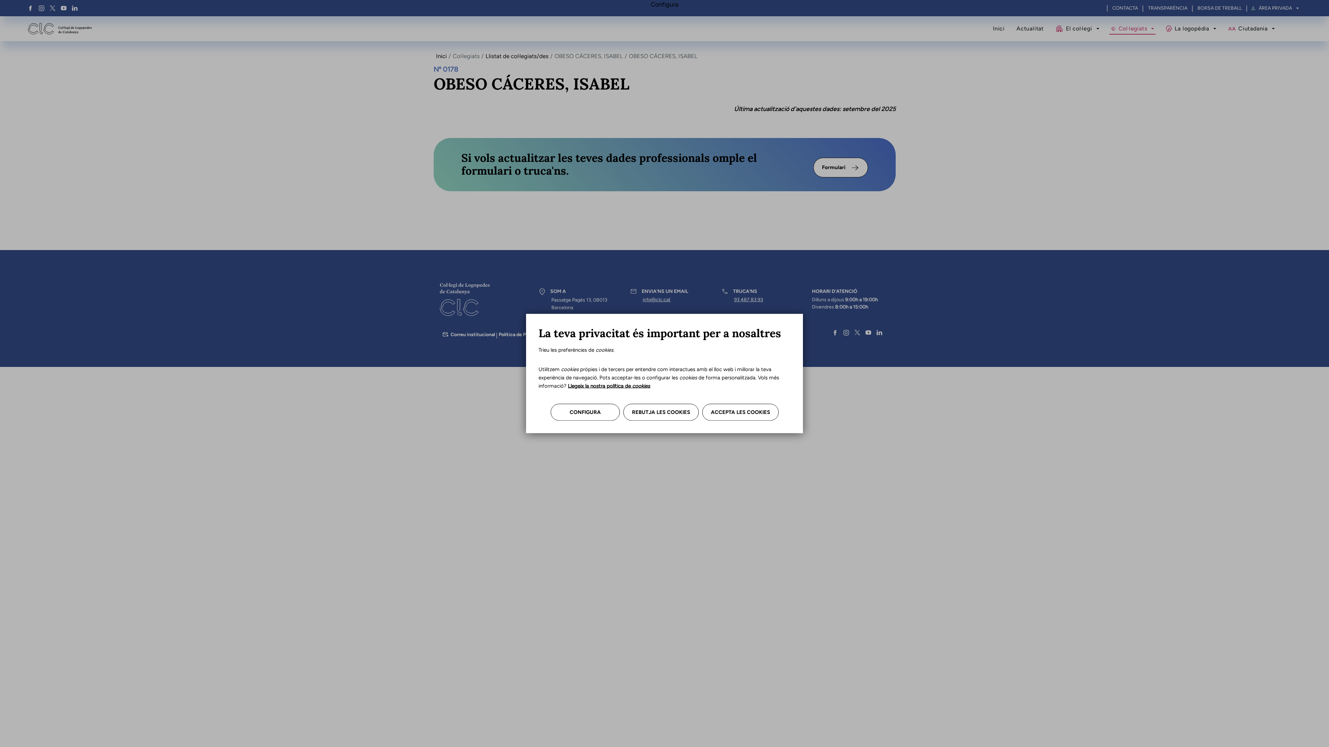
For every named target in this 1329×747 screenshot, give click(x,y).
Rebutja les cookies (661, 412)
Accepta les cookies (740, 412)
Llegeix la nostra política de (609, 386)
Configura (585, 412)
